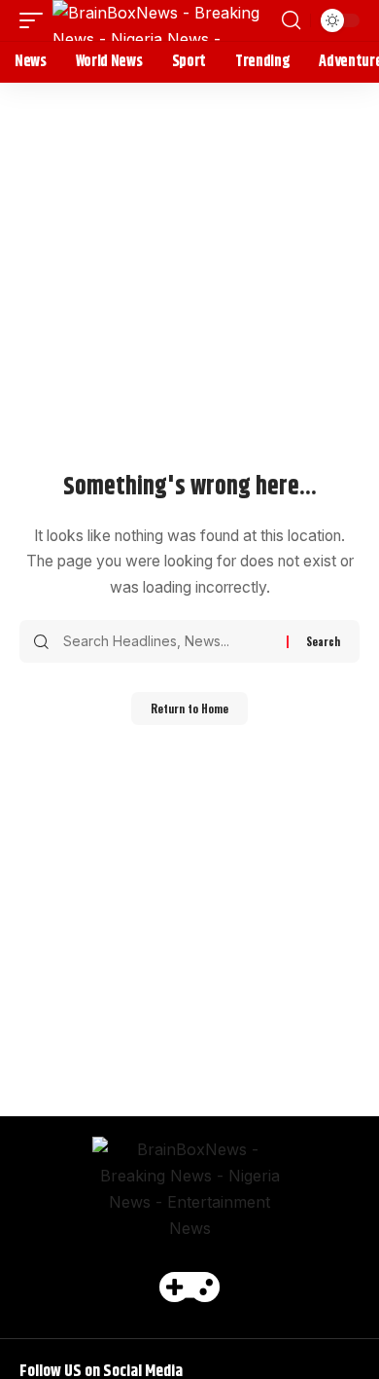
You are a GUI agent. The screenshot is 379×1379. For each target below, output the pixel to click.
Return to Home (189, 708)
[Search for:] (168, 641)
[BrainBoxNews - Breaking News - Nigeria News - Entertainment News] (164, 20)
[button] (35, 20)
